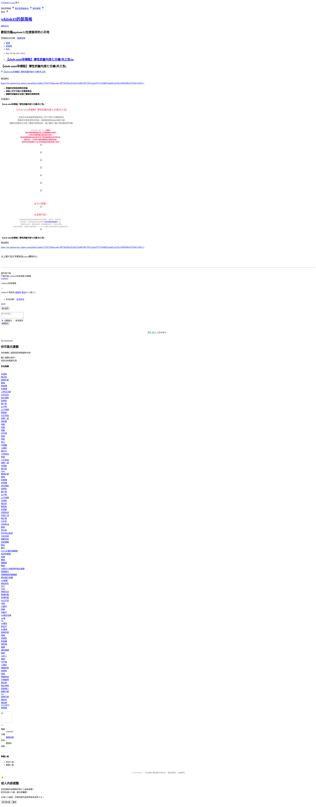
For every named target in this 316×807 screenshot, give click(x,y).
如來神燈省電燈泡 (51, 222)
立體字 (4, 606)
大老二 (4, 656)
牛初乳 (4, 521)
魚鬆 (3, 424)
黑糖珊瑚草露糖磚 (9, 575)
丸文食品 (5, 415)
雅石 (3, 545)
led (2, 621)
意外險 (4, 530)
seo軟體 (4, 581)
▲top (3, 304)
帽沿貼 (4, 377)
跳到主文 (5, 26)
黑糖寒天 (5, 572)
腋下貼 (4, 404)
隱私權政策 (172, 773)
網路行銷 (5, 692)
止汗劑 (4, 407)
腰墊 (3, 560)
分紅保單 (5, 536)
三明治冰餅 (6, 392)
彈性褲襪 (5, 650)
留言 (24, 292)
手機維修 (5, 680)
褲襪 (3, 647)
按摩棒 (4, 671)
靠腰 (3, 557)
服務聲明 (181, 773)
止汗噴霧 (5, 410)
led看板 (4, 629)
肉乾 (3, 439)
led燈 (3, 618)
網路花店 (5, 592)
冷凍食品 (5, 454)
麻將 (3, 653)
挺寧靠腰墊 (6, 554)
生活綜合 (20, 299)
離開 (14, 802)
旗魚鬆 (4, 421)
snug (3, 471)
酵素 (3, 527)
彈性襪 (4, 644)
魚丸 (3, 442)
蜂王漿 (4, 518)
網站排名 (5, 583)
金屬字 (4, 612)
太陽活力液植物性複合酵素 (13, 569)
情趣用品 (5, 668)
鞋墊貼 (4, 413)
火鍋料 (4, 448)
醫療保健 (21, 38)
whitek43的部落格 (16, 19)
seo (2, 694)
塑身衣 (4, 700)
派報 (3, 603)
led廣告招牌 (6, 615)
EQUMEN (5, 705)
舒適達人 (5, 689)
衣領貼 (4, 374)
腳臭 (3, 383)
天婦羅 (4, 445)
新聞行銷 (5, 697)
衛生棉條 (5, 686)
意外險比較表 (7, 533)
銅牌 (3, 609)
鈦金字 (4, 626)
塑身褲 (4, 703)
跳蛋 (3, 674)
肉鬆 (3, 427)
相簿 (8, 43)
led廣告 (4, 623)
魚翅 (3, 457)
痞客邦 (18, 292)
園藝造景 (5, 539)
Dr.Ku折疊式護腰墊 (9, 551)
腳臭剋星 (5, 380)
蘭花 (3, 548)
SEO (3, 586)
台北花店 (5, 601)
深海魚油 (5, 524)
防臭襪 (4, 389)
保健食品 (5, 512)
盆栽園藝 (5, 542)
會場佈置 (5, 598)
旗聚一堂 (5, 418)
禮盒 (3, 430)
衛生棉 (4, 683)
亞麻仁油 (5, 515)
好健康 (4, 509)
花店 (3, 589)
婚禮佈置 (5, 595)
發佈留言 (5, 323)
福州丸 (4, 451)
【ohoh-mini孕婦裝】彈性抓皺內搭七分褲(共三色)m (40, 59)
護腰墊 (4, 563)
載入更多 (5, 308)
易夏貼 (4, 401)
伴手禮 (4, 433)
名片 (8, 49)
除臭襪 (4, 386)
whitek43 (4, 278)
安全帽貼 (5, 398)
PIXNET (139, 773)
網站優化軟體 (7, 578)
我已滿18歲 (6, 802)
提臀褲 (4, 708)
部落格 (9, 46)
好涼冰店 (5, 395)
